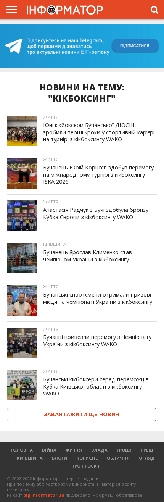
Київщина (30, 458)
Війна (49, 450)
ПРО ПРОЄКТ (85, 466)
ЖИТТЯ (74, 450)
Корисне (87, 458)
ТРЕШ (146, 450)
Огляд (147, 458)
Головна (22, 450)
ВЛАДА (99, 450)
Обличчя (118, 458)
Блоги (59, 458)
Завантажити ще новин (81, 414)
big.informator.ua (43, 495)
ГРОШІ (124, 450)
